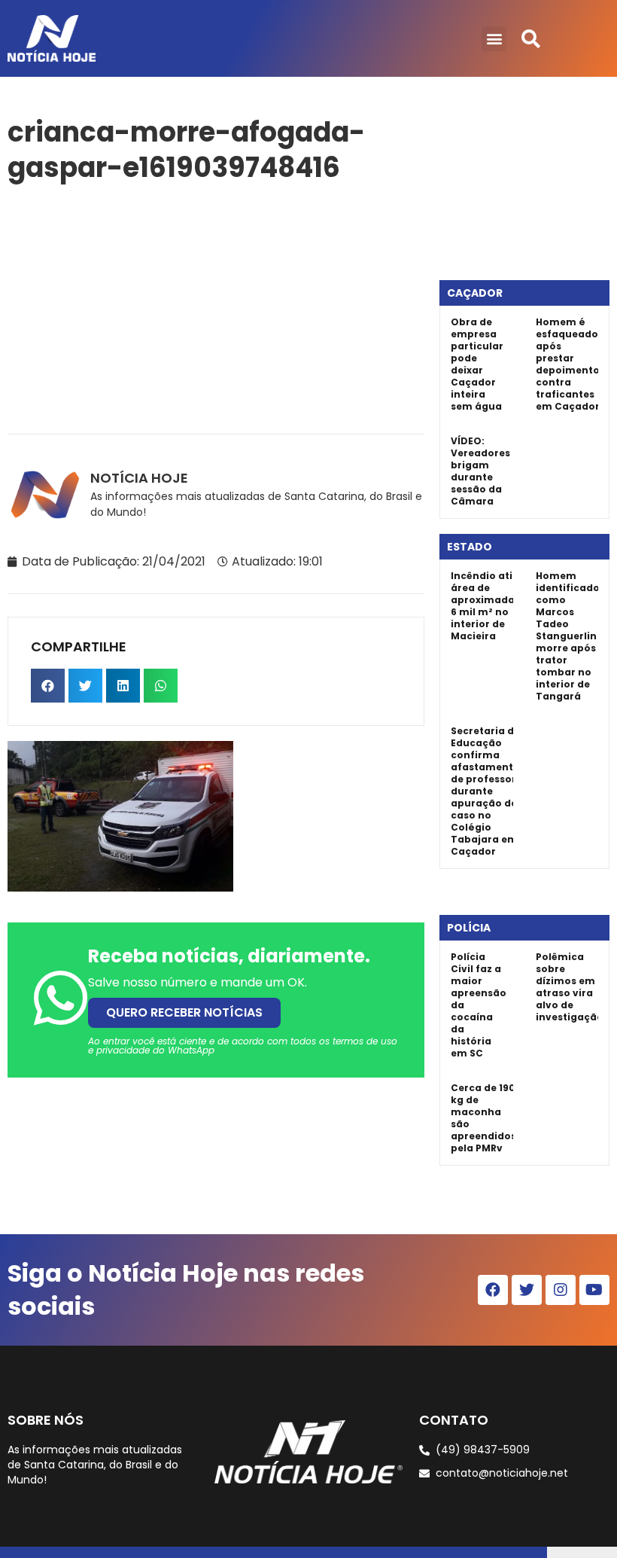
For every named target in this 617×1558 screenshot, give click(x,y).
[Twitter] (527, 1290)
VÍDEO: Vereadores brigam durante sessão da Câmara (480, 471)
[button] (494, 38)
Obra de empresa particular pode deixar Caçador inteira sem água (477, 364)
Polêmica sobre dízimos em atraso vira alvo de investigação (569, 986)
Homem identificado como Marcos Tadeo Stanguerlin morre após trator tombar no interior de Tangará (568, 636)
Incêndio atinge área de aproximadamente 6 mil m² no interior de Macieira (500, 605)
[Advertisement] (216, 305)
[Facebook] (493, 1290)
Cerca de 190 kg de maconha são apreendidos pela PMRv (483, 1117)
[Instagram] (561, 1290)
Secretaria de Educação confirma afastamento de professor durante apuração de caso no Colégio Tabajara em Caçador (485, 791)
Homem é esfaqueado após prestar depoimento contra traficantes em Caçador (568, 364)
